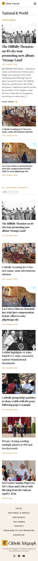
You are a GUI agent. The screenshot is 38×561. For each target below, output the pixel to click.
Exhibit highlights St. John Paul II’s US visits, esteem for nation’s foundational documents (18, 357)
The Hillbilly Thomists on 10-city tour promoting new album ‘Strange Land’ (18, 53)
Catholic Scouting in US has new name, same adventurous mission (17, 130)
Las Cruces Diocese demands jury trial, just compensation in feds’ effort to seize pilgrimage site (17, 168)
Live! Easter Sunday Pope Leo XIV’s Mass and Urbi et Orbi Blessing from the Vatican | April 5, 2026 (18, 488)
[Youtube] (24, 556)
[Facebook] (19, 556)
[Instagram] (14, 556)
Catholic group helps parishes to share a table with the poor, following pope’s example (19, 401)
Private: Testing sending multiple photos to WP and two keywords (17, 444)
